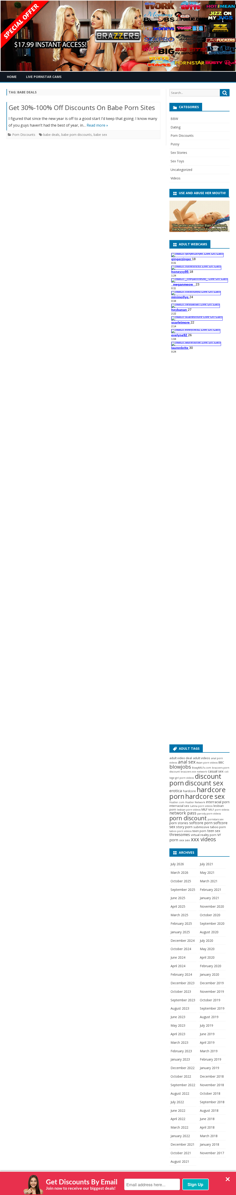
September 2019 (212, 1008)
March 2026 (179, 872)
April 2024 (178, 966)
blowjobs (180, 766)
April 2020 (207, 957)
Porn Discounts (23, 134)
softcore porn (200, 822)
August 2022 (180, 1093)
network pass (182, 813)
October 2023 (181, 991)
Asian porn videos (207, 762)
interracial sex (179, 806)
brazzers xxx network (194, 771)
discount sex (204, 783)
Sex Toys (177, 161)
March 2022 (179, 1127)
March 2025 (179, 915)
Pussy (175, 144)
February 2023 (181, 1051)
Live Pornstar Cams (44, 76)
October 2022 (181, 1076)
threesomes (179, 834)
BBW (174, 118)
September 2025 (183, 889)
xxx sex (184, 840)
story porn (184, 826)
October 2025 (181, 881)
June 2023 (178, 1017)
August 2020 (209, 932)
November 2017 (212, 1153)
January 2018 (209, 1144)
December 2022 (183, 1068)
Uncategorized (181, 169)
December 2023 (183, 983)
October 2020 (210, 915)
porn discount (188, 818)
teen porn (199, 831)
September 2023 (183, 1000)
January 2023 (180, 1059)
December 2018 (212, 1076)
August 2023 (180, 1008)
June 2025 (178, 898)
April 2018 (207, 1127)
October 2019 (210, 1000)
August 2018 (209, 1110)
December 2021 (183, 1144)
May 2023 (178, 1025)
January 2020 (209, 974)
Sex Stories (179, 152)
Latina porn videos (201, 806)
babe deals (51, 134)
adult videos (201, 758)
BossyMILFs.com (201, 767)
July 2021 (206, 864)
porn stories (178, 822)
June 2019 (207, 1034)
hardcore (189, 791)
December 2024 (183, 940)
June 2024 (178, 957)
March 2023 (179, 1042)
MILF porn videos (218, 809)
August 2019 (209, 1017)
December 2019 (212, 983)
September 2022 (183, 1085)
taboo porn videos (180, 831)
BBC (221, 762)
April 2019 (207, 1042)
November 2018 (212, 1085)
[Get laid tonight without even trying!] (199, 231)
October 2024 (181, 949)
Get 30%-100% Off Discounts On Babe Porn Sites (82, 107)
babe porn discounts (76, 134)
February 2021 (210, 889)
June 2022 (178, 1110)
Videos (175, 178)
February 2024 (181, 974)
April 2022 (178, 1119)
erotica (175, 790)
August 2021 (180, 1161)
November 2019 (212, 991)
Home (12, 76)
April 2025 (178, 906)
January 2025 (180, 932)
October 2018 (210, 1093)
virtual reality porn (203, 835)
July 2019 (206, 1025)
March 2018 (209, 1136)
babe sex (100, 134)
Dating (175, 127)
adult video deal (180, 758)
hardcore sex (205, 796)
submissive (201, 827)
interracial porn (218, 802)
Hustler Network (195, 802)
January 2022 (180, 1136)
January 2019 (209, 1068)
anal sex (186, 762)
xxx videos (203, 839)
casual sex (216, 771)
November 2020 (212, 906)
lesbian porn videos (189, 809)
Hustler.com (176, 802)
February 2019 (210, 1059)
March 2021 (209, 881)
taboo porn (218, 827)
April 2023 (178, 1034)
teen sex (213, 830)
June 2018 (207, 1119)
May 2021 (207, 872)
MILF (204, 809)
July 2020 (206, 940)
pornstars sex (216, 819)
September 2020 (212, 923)
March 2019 (209, 1051)
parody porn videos (209, 813)
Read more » (97, 125)
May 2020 (207, 949)
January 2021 (209, 898)
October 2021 (181, 1153)
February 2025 (181, 923)
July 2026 (177, 864)
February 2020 (210, 966)
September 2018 (212, 1102)
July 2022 (177, 1102)
